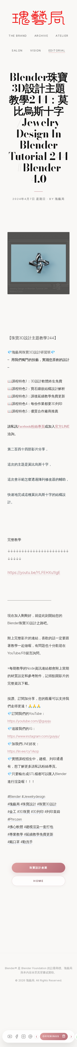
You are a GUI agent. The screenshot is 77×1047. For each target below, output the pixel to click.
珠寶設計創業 (38, 867)
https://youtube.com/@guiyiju (29, 721)
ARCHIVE (41, 35)
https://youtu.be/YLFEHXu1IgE (33, 572)
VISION (35, 50)
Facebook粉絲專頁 (31, 426)
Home (38, 881)
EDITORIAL (57, 50)
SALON (17, 50)
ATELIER (62, 35)
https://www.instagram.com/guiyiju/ (33, 736)
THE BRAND (18, 35)
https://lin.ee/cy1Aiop (23, 751)
